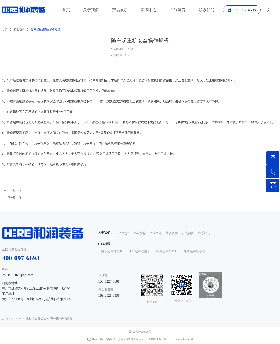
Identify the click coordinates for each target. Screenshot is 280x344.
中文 (266, 10)
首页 (4, 29)
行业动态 (19, 29)
